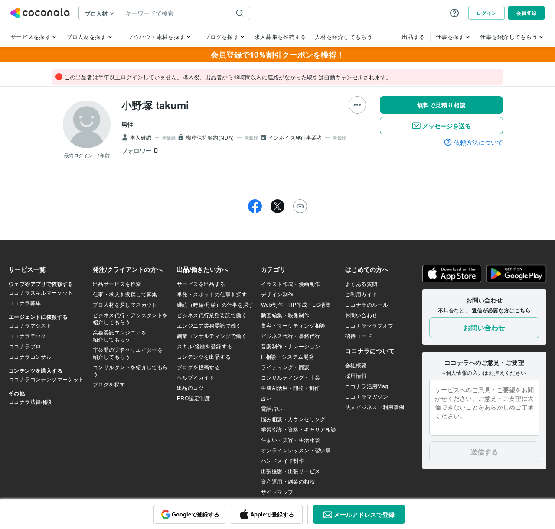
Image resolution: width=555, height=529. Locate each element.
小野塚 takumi (155, 104)
